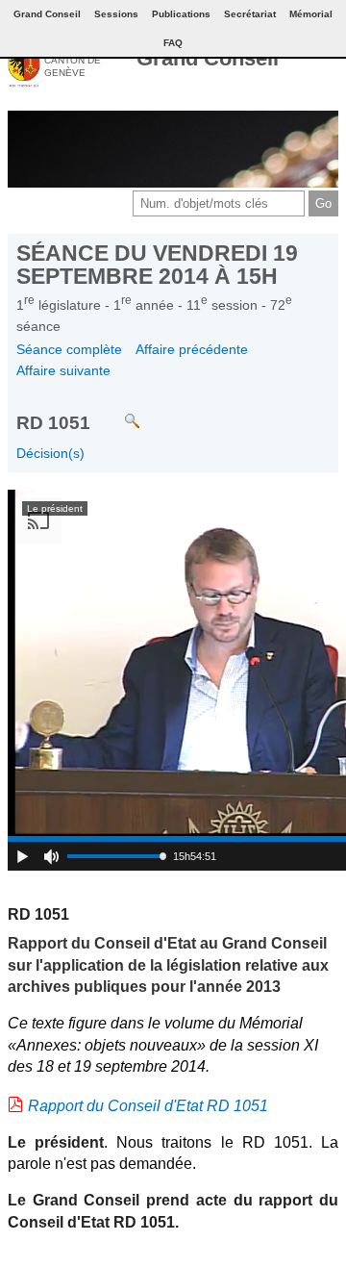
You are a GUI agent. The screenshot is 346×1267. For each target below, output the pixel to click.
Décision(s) (50, 453)
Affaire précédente (192, 349)
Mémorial (311, 14)
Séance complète (69, 349)
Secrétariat (250, 14)
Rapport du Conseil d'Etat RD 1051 (148, 1106)
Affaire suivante (63, 370)
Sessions (116, 14)
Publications (181, 14)
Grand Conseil (207, 58)
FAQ (173, 43)
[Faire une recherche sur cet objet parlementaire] (117, 412)
